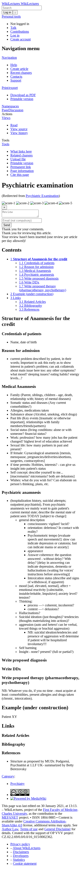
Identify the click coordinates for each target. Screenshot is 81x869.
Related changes (21, 155)
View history (19, 133)
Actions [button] (7, 114)
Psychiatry (17, 783)
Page (5, 110)
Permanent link (20, 167)
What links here (21, 151)
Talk (13, 27)
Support (15, 80)
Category (8, 776)
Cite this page (19, 175)
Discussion (15, 110)
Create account (20, 39)
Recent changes (21, 72)
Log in (7, 12)
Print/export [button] (10, 88)
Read (13, 125)
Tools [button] (5, 140)
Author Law (10, 829)
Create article (19, 69)
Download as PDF (23, 95)
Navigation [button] (9, 57)
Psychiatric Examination (42, 196)
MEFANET (10, 817)
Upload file (18, 159)
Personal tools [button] (11, 16)
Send (6, 225)
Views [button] (6, 118)
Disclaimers (21, 852)
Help (13, 65)
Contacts (16, 76)
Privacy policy (20, 844)
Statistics (19, 859)
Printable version (21, 99)
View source (18, 129)
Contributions (19, 31)
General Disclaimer (57, 829)
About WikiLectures (26, 848)
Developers (21, 856)
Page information (22, 171)
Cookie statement (25, 863)
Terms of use (29, 829)
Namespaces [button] (10, 106)
